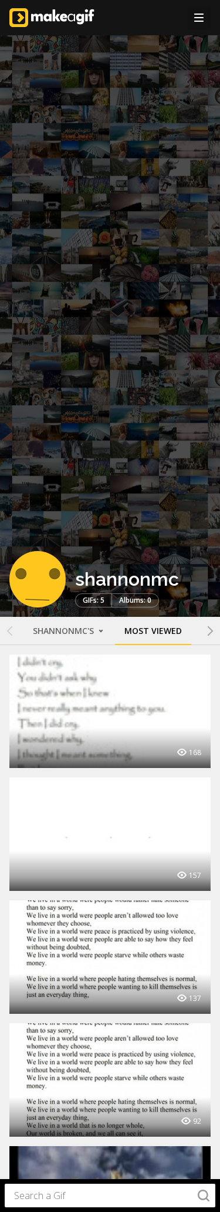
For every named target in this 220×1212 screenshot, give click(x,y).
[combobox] (110, 1195)
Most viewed (153, 630)
